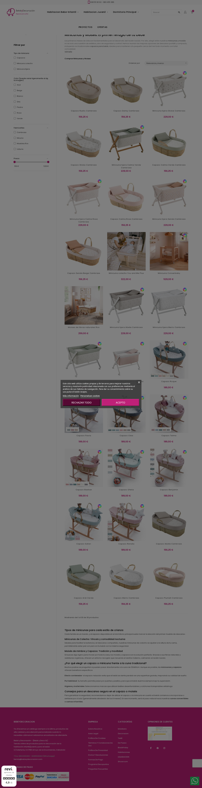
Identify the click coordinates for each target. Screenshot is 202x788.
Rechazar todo (81, 402)
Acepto (120, 402)
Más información (71, 395)
